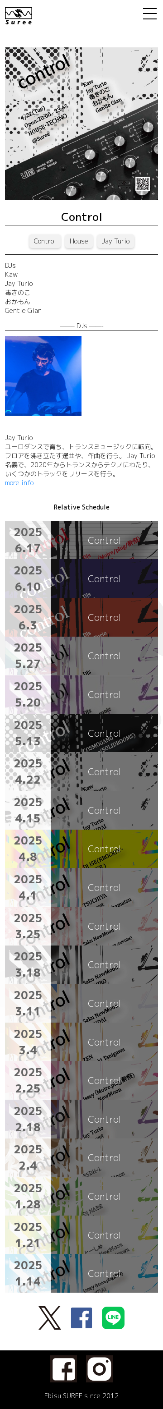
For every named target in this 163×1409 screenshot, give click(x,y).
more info (19, 482)
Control (45, 241)
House (79, 241)
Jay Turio (115, 241)
